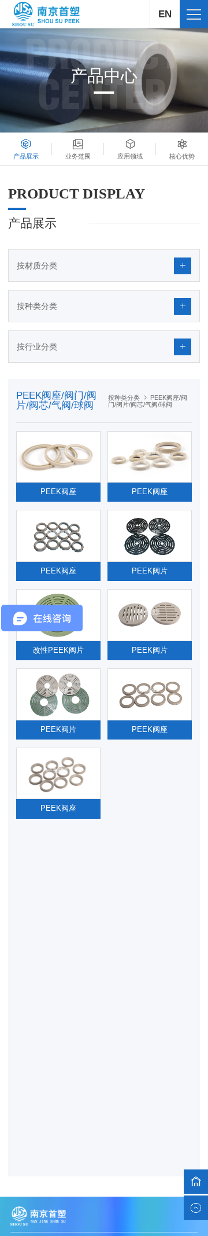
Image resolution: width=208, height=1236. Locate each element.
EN (165, 14)
